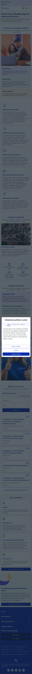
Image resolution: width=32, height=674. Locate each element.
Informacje (22, 324)
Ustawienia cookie (15, 324)
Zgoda (8, 324)
